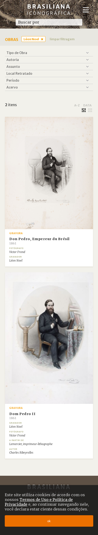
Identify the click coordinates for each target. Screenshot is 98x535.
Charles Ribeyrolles (21, 452)
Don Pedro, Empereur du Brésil (39, 241)
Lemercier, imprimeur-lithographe (31, 444)
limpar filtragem (62, 39)
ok (49, 521)
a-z (77, 105)
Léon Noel (31, 39)
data (87, 105)
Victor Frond (17, 252)
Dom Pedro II (22, 416)
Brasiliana (49, 9)
